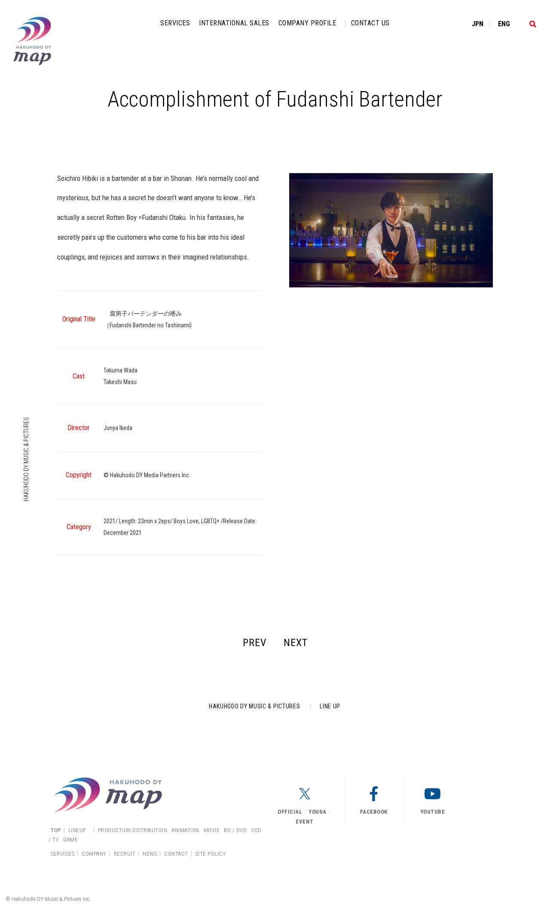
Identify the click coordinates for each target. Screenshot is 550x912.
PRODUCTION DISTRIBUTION (133, 830)
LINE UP (330, 706)
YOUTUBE (432, 811)
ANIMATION (185, 830)
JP (477, 24)
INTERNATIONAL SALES (234, 23)
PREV (254, 643)
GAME (70, 839)
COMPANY (94, 854)
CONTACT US (370, 23)
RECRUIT (125, 854)
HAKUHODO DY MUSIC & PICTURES (26, 459)
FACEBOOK (374, 811)
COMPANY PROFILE (307, 23)
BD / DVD (235, 830)
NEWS (150, 854)
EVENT (305, 821)
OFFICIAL (290, 811)
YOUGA (318, 811)
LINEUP (77, 830)
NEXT (296, 643)
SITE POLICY (211, 854)
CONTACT (176, 854)
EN (504, 24)
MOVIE (212, 830)
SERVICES (175, 23)
